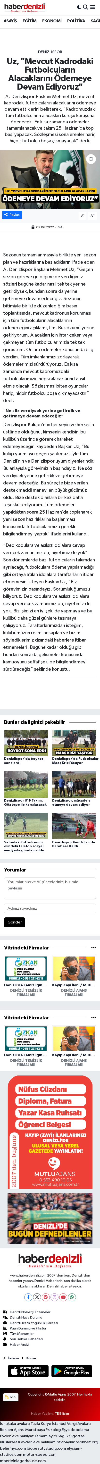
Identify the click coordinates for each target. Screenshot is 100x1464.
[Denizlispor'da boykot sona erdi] (26, 743)
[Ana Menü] (92, 7)
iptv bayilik (65, 1442)
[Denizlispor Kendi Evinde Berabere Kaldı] (74, 826)
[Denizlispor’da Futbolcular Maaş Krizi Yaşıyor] (74, 743)
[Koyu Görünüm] (79, 7)
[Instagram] (54, 1297)
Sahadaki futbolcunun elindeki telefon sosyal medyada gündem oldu (24, 846)
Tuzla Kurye (41, 1424)
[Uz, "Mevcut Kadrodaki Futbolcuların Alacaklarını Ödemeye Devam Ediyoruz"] (50, 179)
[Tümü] (93, 948)
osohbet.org (86, 1442)
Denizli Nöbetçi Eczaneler (30, 1312)
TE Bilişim (62, 1413)
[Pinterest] (46, 1297)
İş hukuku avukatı (15, 1424)
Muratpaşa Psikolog (43, 1430)
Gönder (15, 922)
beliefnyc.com (13, 1449)
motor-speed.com (40, 1455)
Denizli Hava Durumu (26, 1317)
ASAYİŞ (10, 21)
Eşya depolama (75, 1430)
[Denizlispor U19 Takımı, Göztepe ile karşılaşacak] (26, 784)
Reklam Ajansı (12, 1430)
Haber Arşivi (19, 1344)
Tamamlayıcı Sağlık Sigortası (59, 1436)
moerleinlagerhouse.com (23, 1461)
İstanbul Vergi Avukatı (71, 1424)
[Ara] (85, 7)
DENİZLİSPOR (50, 52)
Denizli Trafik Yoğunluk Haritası (34, 1323)
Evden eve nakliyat (17, 1436)
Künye (31, 1358)
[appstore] (28, 1372)
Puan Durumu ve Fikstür (28, 1328)
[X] (37, 1297)
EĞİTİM (29, 21)
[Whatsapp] (72, 1297)
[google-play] (71, 1372)
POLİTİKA (76, 21)
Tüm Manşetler (22, 1334)
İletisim (13, 1358)
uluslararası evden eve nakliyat (27, 1442)
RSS (13, 1397)
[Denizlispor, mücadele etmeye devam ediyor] (74, 784)
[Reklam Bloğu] (50, 1132)
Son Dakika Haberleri (26, 1339)
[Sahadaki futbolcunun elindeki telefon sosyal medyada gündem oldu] (26, 826)
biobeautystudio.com (46, 1449)
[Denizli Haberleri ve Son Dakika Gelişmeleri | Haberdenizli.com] (24, 7)
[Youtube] (63, 1297)
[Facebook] (28, 1297)
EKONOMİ (52, 21)
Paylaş (15, 215)
